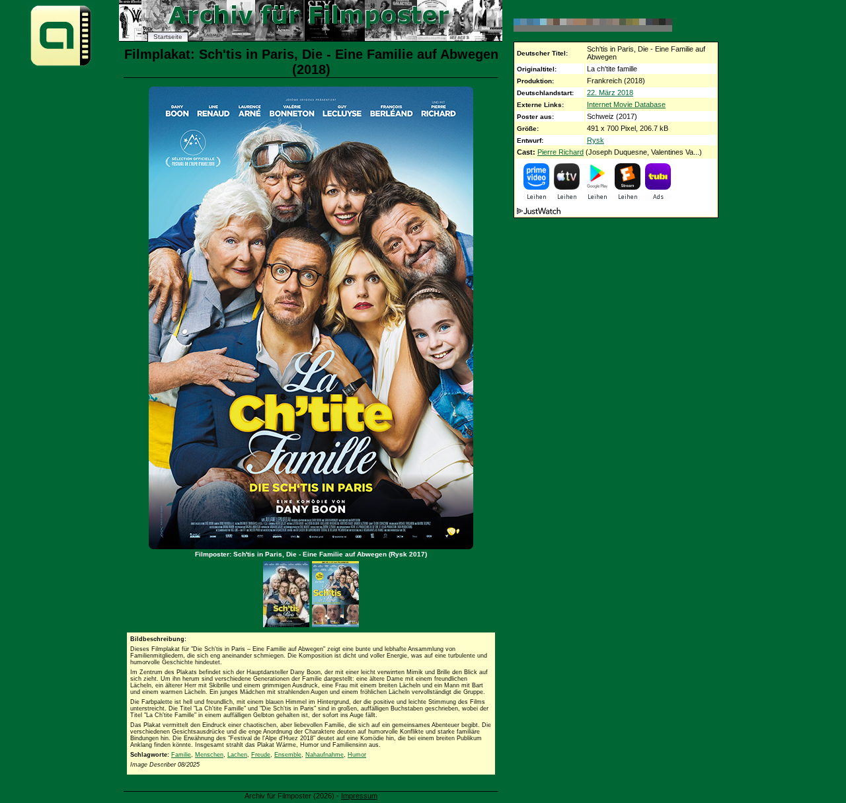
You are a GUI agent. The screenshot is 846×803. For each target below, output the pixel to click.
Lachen (237, 754)
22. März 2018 (610, 92)
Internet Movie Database (626, 104)
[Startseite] (61, 65)
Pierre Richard (560, 152)
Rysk (595, 140)
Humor (357, 754)
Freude (260, 754)
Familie (181, 754)
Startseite (167, 36)
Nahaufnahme (324, 754)
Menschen (209, 754)
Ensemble (287, 754)
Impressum (359, 796)
